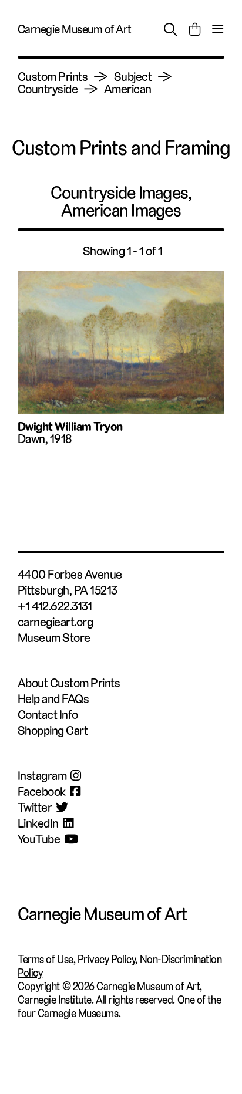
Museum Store (54, 638)
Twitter (35, 807)
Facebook (42, 791)
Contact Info (48, 714)
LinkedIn (38, 823)
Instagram (42, 776)
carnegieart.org (55, 622)
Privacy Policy (107, 959)
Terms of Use (45, 959)
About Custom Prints (69, 683)
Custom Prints (53, 77)
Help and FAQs (53, 699)
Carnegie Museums (78, 1013)
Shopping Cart (53, 730)
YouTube (39, 839)
